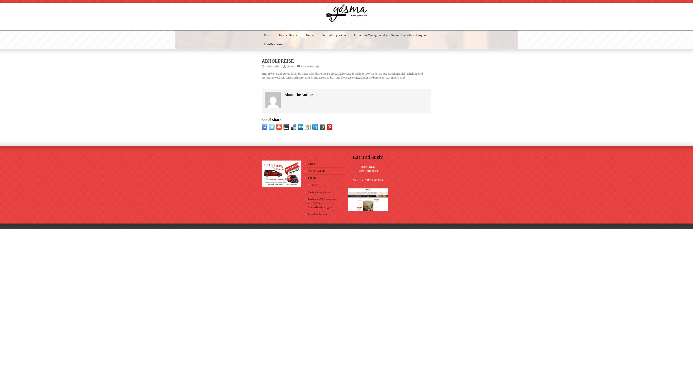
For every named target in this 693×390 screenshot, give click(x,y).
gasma (290, 66)
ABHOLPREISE (278, 61)
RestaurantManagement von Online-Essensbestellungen (390, 35)
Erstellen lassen (274, 44)
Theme (310, 35)
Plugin (314, 185)
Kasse (267, 35)
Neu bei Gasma (288, 35)
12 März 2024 (272, 66)
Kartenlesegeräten (334, 35)
